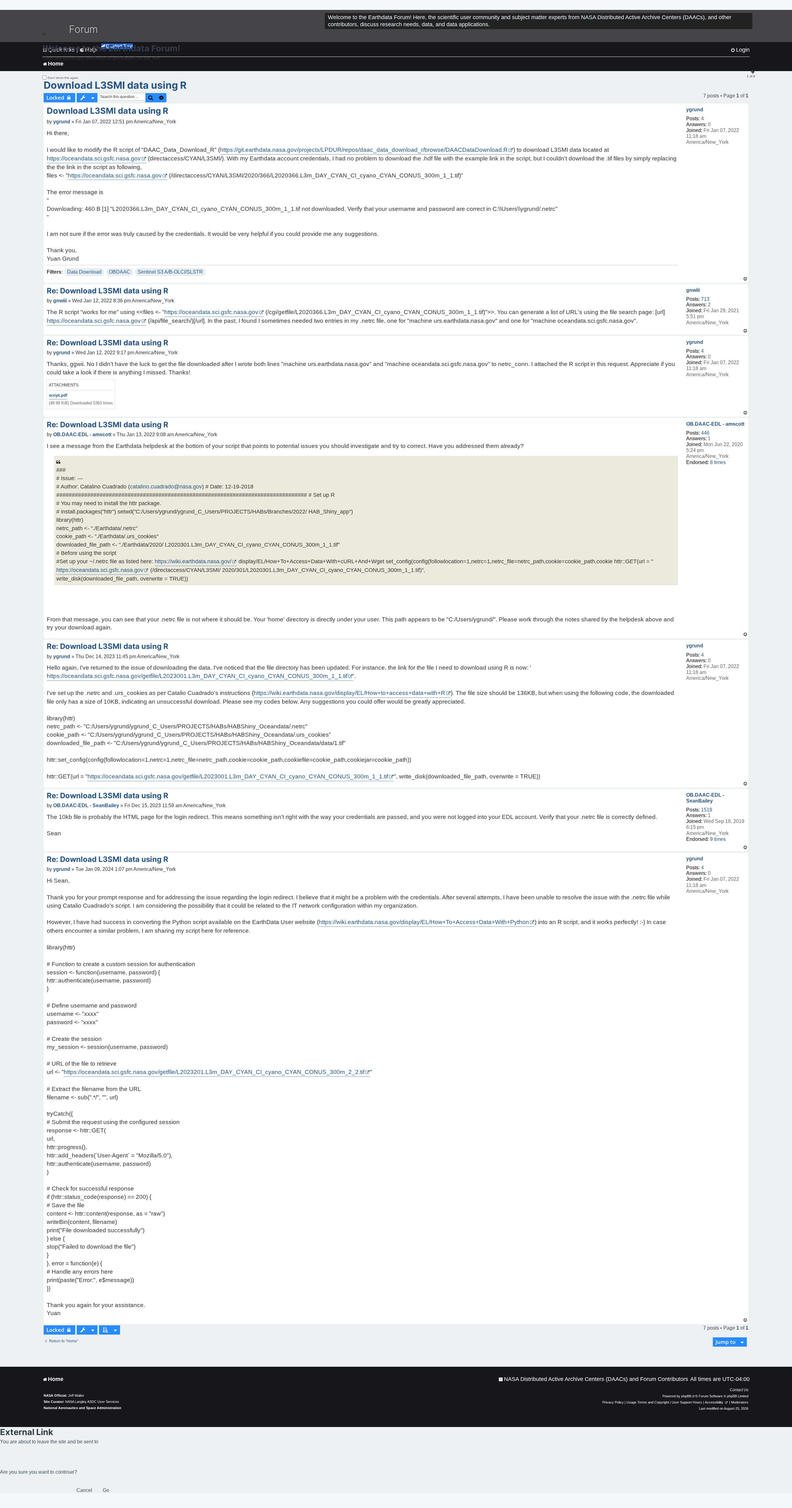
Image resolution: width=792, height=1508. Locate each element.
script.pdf (58, 395)
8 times (718, 462)
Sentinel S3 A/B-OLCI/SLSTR (170, 272)
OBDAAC (119, 272)
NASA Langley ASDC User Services (92, 1402)
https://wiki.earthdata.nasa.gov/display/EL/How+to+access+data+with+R (349, 693)
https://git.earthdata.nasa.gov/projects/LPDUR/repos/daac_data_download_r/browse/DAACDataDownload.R (364, 150)
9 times (718, 839)
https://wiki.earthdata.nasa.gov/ (193, 561)
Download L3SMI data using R (115, 85)
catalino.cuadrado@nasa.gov (166, 486)
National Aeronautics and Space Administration (82, 1408)
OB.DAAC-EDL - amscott (715, 424)
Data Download (84, 272)
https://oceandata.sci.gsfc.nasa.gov (94, 158)
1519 (706, 809)
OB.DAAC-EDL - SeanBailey (705, 797)
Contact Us (739, 1390)
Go (106, 1490)
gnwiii (693, 290)
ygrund (694, 109)
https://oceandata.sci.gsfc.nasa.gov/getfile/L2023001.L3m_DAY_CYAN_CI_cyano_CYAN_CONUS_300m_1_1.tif (197, 676)
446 (705, 433)
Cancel (84, 1490)
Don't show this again (63, 77)
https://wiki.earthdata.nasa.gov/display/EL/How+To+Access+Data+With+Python (424, 922)
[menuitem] (593, 1379)
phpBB (686, 1396)
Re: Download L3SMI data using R (107, 290)
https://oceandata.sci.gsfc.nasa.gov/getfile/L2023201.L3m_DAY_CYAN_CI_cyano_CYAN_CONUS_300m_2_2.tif (214, 1072)
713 (705, 299)
